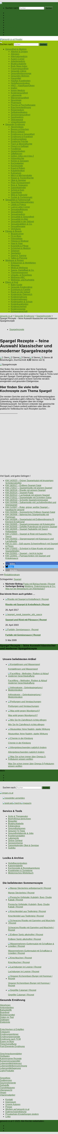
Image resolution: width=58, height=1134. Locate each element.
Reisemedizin (17, 110)
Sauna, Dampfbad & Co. (22, 270)
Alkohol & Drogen (19, 51)
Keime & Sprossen (20, 161)
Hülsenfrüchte (17, 158)
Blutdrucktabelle (18, 64)
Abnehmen (5, 1005)
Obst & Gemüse (18, 180)
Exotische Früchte (19, 141)
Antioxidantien (7, 1007)
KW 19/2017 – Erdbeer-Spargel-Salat (23, 485)
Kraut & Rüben (18, 168)
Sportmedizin (17, 117)
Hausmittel (16, 78)
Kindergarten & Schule (22, 302)
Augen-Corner (17, 59)
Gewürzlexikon (18, 151)
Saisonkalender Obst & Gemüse (23, 845)
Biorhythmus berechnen (19, 819)
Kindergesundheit (19, 93)
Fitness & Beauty (13, 27)
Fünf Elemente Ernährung (12, 1046)
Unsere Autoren (12, 1104)
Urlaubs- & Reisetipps (21, 275)
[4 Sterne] (35, 357)
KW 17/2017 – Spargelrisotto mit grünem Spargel (28, 488)
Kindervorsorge (18, 309)
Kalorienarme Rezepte (11, 1058)
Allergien (15, 54)
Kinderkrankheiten (19, 304)
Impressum (10, 1102)
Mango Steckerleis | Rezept (21, 893)
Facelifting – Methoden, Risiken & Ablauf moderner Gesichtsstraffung (27, 681)
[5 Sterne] (45, 357)
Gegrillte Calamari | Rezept (21, 995)
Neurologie (16, 100)
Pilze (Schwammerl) (20, 183)
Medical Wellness (19, 268)
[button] (10, 563)
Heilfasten (5, 1056)
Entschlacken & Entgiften (12, 1029)
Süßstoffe (4, 1085)
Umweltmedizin (18, 122)
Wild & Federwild (19, 195)
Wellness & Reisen (14, 30)
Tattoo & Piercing (19, 258)
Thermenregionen (19, 272)
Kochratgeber (17, 163)
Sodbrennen (6, 1080)
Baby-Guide (16, 285)
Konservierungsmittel (10, 1061)
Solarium (15, 251)
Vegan (3, 1092)
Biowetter (12, 821)
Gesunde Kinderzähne (21, 287)
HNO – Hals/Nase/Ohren (23, 85)
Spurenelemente (8, 1083)
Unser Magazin (12, 22)
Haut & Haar (17, 243)
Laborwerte (16, 95)
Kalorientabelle (15, 865)
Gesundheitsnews (16, 828)
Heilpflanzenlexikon (20, 83)
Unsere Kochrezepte (15, 20)
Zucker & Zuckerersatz (21, 197)
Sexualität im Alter (19, 219)
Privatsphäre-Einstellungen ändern (22, 1114)
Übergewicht (6, 1090)
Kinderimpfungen (19, 299)
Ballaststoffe (6, 1010)
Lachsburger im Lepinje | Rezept (23, 971)
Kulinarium (16, 173)
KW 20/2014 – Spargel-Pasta (19, 493)
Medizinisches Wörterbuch (20, 873)
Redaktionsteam (12, 575)
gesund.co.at (6, 316)
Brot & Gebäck (18, 132)
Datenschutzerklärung (15, 1112)
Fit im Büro (16, 236)
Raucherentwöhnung (21, 107)
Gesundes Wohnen (20, 76)
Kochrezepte (17, 166)
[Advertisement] (29, 444)
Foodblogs (16, 149)
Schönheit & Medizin (21, 248)
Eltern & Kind (11, 32)
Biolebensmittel (7, 1015)
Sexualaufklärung (19, 209)
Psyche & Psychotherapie (23, 105)
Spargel (17, 579)
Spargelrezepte (43, 316)
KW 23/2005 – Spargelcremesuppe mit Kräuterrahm (30, 524)
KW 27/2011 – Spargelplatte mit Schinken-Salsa (28, 497)
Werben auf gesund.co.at (17, 1109)
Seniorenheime (15, 843)
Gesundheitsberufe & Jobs (20, 833)
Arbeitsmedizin (18, 61)
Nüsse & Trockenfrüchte (22, 178)
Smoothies (5, 1078)
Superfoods (16, 192)
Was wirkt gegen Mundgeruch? (23, 715)
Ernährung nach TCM (10, 1039)
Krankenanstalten (16, 836)
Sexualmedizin (18, 214)
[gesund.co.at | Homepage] (7, 3)
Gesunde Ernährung (15, 18)
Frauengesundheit (19, 68)
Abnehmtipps (17, 127)
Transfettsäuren (7, 1088)
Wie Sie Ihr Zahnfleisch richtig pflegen (26, 724)
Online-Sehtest (15, 840)
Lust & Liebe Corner (20, 207)
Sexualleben (17, 212)
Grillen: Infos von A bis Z (22, 156)
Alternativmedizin (19, 56)
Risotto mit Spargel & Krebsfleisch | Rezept (27, 604)
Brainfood (4, 1012)
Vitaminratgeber (7, 1095)
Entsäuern (5, 1032)
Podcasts (9, 35)
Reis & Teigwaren (19, 185)
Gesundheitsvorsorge (21, 73)
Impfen (14, 88)
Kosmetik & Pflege (19, 246)
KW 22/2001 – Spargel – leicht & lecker (24, 553)
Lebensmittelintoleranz (11, 1063)
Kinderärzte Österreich (21, 294)
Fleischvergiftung (8, 1044)
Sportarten (16, 253)
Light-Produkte (7, 1071)
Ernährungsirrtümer (9, 1034)
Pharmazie (16, 102)
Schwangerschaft (19, 311)
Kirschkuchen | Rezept (19, 962)
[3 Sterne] (24, 357)
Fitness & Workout (19, 241)
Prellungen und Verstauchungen (23, 706)
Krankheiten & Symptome (20, 870)
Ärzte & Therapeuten (18, 816)
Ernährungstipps (19, 139)
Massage (15, 265)
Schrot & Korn (17, 190)
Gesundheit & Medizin (16, 15)
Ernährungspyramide (10, 1037)
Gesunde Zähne (18, 71)
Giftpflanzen (16, 153)
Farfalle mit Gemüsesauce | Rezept (23, 635)
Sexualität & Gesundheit (22, 217)
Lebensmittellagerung (10, 1068)
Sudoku (12, 848)
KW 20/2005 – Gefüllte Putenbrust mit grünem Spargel (31, 527)
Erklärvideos (14, 826)
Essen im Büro (7, 1041)
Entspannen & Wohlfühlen (23, 263)
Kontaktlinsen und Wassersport (23, 669)
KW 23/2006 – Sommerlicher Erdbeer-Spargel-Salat (30, 512)
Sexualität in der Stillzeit (22, 221)
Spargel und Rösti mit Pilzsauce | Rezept (26, 620)
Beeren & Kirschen (20, 129)
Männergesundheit (20, 98)
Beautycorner (17, 234)
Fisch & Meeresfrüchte (21, 144)
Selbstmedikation (19, 112)
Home (8, 13)
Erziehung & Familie (20, 289)
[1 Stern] (4, 357)
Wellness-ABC (18, 277)
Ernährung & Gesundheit (23, 134)
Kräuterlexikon (18, 170)
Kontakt (9, 1099)
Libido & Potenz (18, 204)
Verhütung (16, 229)
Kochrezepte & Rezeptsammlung (24, 868)
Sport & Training (18, 255)
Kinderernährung (19, 297)
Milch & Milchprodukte (21, 175)
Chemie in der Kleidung (19, 743)
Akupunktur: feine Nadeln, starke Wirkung (28, 734)
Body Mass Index (19, 66)
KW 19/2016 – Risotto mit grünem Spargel (25, 490)
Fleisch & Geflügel (19, 146)
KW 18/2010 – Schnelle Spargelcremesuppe (26, 500)
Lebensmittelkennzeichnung (13, 1066)
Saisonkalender (18, 187)
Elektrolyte (5, 1022)
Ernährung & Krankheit (22, 136)
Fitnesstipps (16, 238)
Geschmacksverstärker (11, 1054)
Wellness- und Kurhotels (22, 280)
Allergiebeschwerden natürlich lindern (26, 752)
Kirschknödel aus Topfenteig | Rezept (26, 916)
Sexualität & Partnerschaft (17, 25)
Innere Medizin (18, 90)
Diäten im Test (7, 1017)
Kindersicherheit (18, 306)
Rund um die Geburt (20, 292)
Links (8, 1116)
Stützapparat (17, 119)
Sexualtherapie (18, 226)
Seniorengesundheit (20, 115)
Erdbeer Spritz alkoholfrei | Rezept (24, 939)
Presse (8, 1107)
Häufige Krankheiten (20, 81)
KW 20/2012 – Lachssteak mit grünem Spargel (27, 495)
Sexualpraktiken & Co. (21, 224)
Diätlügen (4, 1020)
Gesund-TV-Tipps (16, 831)
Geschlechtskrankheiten (22, 202)
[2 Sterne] (14, 357)
